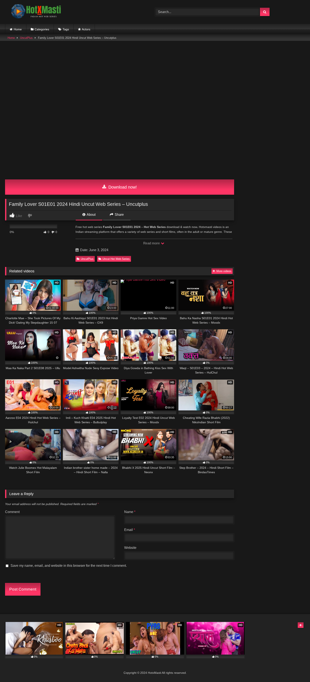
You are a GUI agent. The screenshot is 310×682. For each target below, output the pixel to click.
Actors (86, 29)
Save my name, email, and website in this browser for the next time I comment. (69, 565)
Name (129, 512)
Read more (151, 243)
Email (129, 530)
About (91, 214)
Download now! (122, 187)
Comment (12, 512)
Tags (66, 29)
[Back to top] (297, 669)
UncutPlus (26, 37)
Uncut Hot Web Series (116, 258)
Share (119, 214)
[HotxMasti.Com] (36, 12)
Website (130, 547)
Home (18, 29)
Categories (42, 29)
